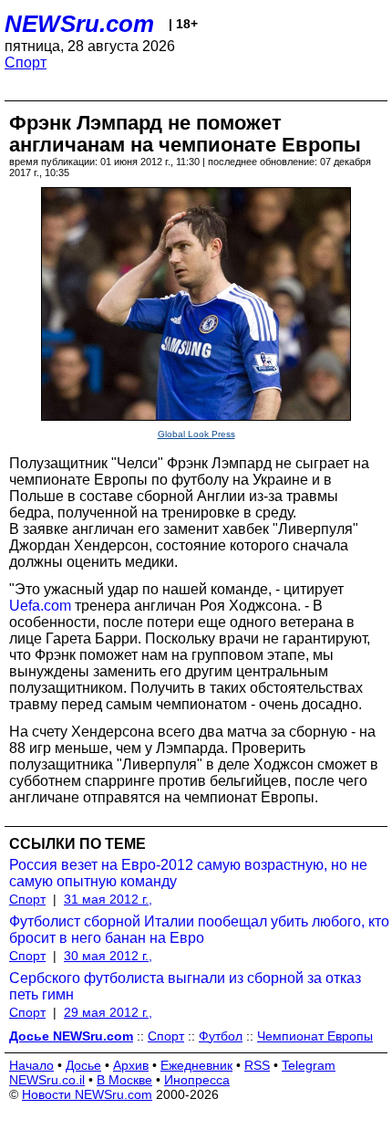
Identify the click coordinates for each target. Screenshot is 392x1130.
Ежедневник (196, 1065)
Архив (131, 1065)
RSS (257, 1065)
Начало (31, 1065)
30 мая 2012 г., (108, 955)
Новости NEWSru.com (87, 1094)
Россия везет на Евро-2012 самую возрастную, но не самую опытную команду (188, 873)
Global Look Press (196, 434)
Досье (83, 1065)
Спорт (25, 62)
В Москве (124, 1079)
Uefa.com (40, 605)
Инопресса (197, 1079)
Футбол (220, 1036)
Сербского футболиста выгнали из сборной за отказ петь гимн (185, 986)
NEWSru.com (79, 23)
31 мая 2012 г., (108, 899)
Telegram (308, 1065)
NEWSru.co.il (47, 1079)
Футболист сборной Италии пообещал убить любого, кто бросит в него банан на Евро (199, 930)
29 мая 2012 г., (108, 1012)
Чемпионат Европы (315, 1036)
